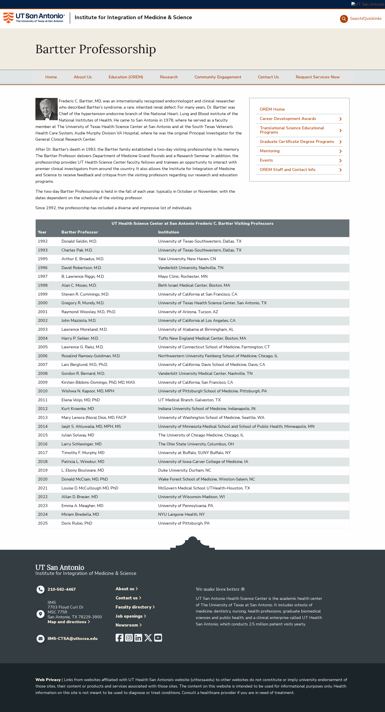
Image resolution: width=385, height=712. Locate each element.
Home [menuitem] (51, 77)
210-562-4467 (62, 589)
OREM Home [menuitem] (272, 109)
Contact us (127, 598)
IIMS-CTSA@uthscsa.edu (73, 638)
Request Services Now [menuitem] (318, 77)
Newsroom (127, 625)
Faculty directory (133, 607)
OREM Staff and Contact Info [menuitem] (287, 169)
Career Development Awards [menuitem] (288, 119)
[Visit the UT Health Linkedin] (138, 640)
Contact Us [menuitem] (268, 77)
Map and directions (67, 622)
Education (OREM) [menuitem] (126, 77)
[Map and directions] (40, 614)
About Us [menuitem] (83, 77)
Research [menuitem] (169, 77)
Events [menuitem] (266, 160)
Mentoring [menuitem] (270, 151)
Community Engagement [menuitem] (218, 77)
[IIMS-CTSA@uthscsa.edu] (40, 639)
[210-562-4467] (40, 590)
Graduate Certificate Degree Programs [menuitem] (297, 141)
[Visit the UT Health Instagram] (129, 640)
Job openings (129, 616)
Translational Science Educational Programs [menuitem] (292, 130)
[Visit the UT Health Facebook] (119, 640)
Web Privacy (48, 679)
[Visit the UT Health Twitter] (148, 640)
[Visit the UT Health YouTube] (158, 640)
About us (125, 589)
